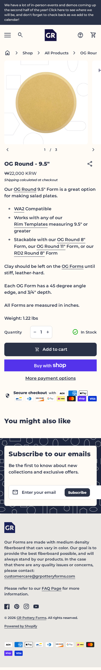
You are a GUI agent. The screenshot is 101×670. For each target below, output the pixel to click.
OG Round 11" (51, 246)
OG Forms (72, 266)
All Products (56, 53)
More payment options (50, 378)
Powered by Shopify (20, 626)
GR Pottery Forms (31, 618)
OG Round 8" (71, 239)
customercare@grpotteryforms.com (39, 576)
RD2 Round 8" (29, 253)
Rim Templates (31, 224)
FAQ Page (51, 588)
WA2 (19, 208)
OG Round (25, 189)
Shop (28, 53)
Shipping (11, 180)
